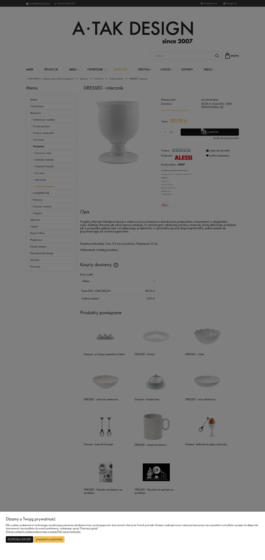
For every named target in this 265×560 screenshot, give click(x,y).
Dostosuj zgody (19, 539)
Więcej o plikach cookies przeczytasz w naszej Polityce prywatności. (43, 531)
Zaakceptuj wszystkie (49, 539)
